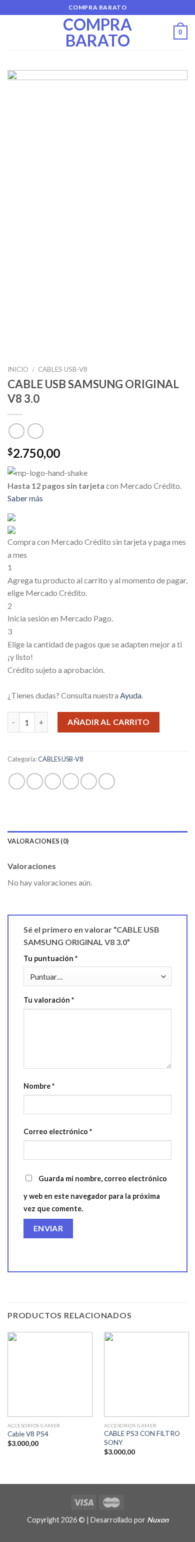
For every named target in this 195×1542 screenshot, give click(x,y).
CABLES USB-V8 (63, 369)
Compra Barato (97, 33)
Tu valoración (49, 1000)
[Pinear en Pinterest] (88, 781)
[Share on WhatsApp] (16, 781)
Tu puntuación (51, 958)
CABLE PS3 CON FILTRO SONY (142, 1437)
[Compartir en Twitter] (52, 781)
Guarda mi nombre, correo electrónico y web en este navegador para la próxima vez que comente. (95, 1193)
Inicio (18, 369)
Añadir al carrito (109, 721)
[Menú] (14, 32)
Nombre (39, 1086)
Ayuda (131, 695)
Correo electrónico (58, 1131)
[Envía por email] (70, 781)
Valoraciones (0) (38, 841)
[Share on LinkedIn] (106, 781)
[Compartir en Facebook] (34, 781)
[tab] (98, 841)
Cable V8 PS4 (28, 1434)
